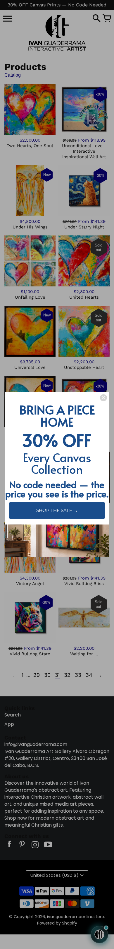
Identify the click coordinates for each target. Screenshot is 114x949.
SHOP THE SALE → (57, 510)
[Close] (103, 397)
